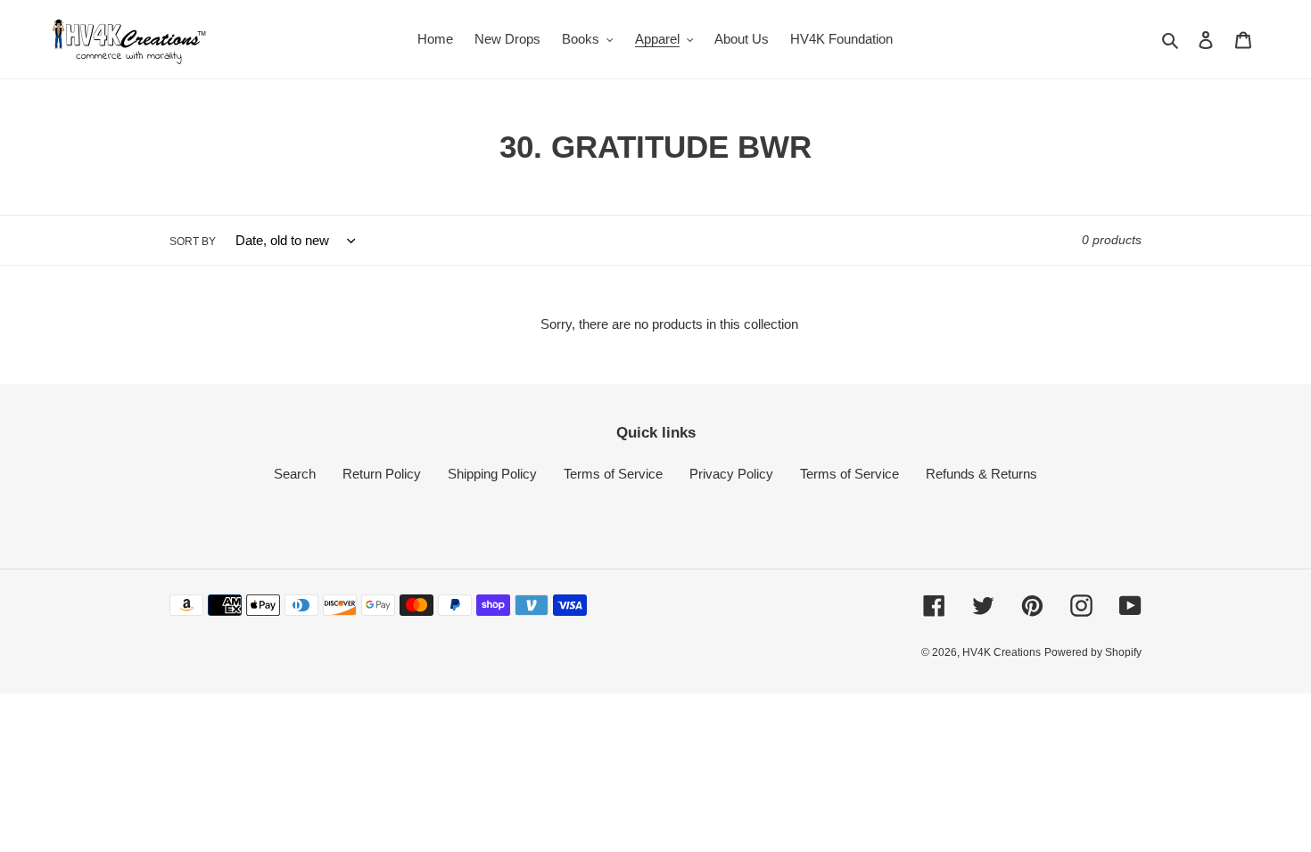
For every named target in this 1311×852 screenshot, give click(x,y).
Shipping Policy (492, 473)
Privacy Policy (731, 473)
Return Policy (381, 473)
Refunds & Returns (981, 473)
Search (295, 473)
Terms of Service (613, 473)
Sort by (192, 241)
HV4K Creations (1001, 652)
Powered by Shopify (1093, 652)
